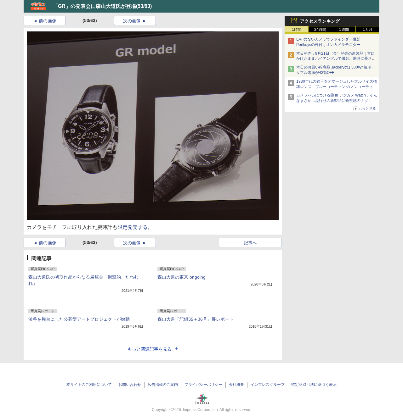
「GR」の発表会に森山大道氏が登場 (94, 6)
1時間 (297, 29)
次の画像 (132, 20)
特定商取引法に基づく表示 (314, 384)
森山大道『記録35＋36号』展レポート (195, 319)
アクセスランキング (320, 21)
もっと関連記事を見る (150, 349)
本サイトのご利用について (89, 384)
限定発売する (132, 227)
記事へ (250, 242)
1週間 (344, 29)
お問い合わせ (129, 384)
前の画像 (47, 20)
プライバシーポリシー (203, 384)
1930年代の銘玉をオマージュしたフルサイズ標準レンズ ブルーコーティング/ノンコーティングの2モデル (336, 86)
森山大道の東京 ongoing (181, 277)
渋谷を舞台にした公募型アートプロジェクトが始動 (79, 319)
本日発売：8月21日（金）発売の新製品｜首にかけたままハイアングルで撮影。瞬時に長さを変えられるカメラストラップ (336, 58)
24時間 (320, 29)
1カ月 (367, 29)
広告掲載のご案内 (163, 384)
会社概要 (236, 384)
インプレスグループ (268, 384)
